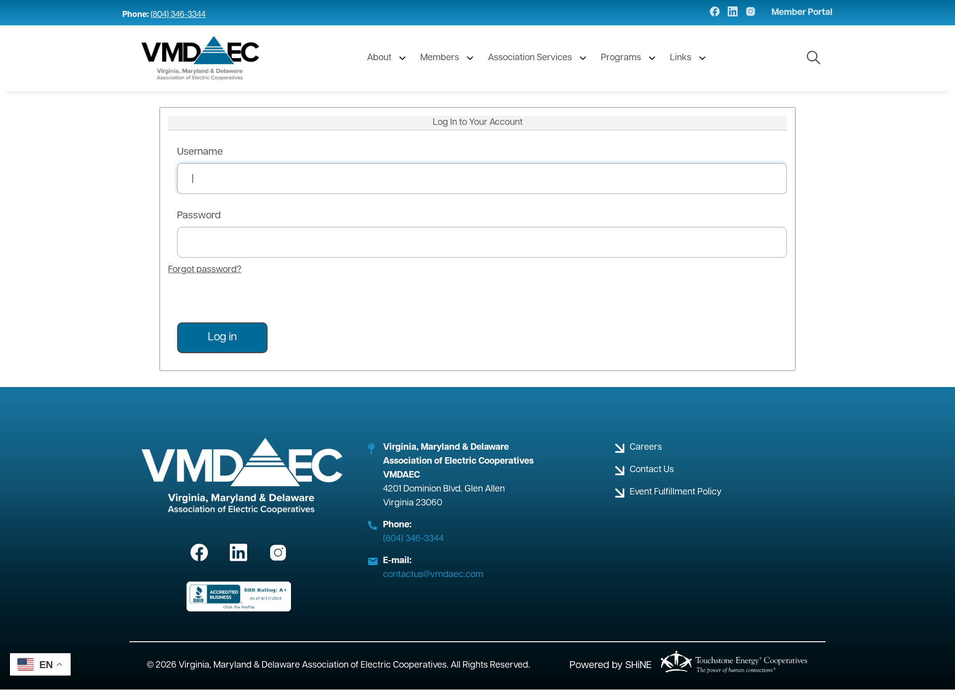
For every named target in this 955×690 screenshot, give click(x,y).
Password (199, 216)
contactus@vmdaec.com (433, 575)
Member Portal (802, 12)
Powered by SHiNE (611, 666)
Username (200, 152)
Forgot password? (204, 270)
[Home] (200, 58)
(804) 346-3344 (178, 15)
